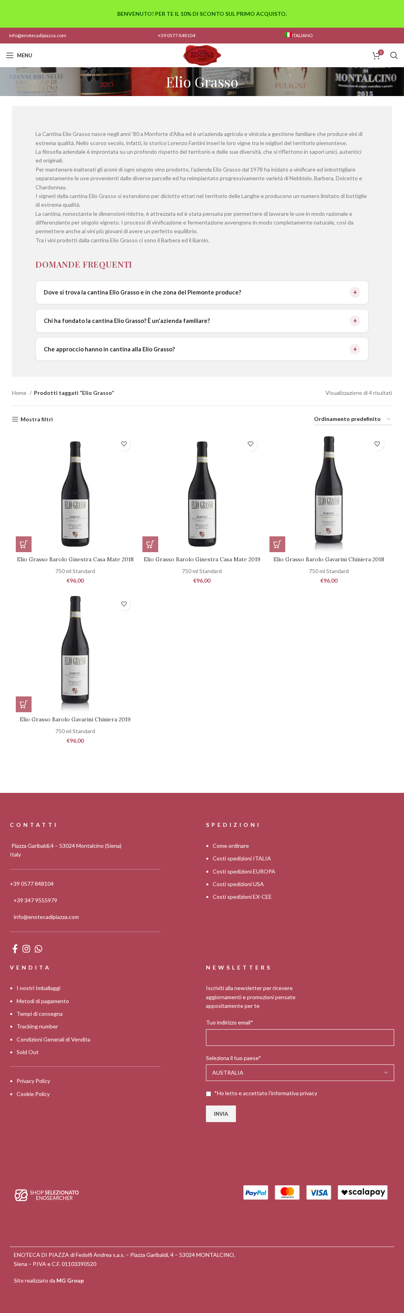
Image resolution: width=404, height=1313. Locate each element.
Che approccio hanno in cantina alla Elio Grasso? (109, 349)
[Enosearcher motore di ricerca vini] (47, 1194)
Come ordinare (231, 845)
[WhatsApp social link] (38, 948)
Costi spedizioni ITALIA (242, 858)
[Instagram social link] (26, 948)
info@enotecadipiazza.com (37, 35)
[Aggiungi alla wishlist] (124, 444)
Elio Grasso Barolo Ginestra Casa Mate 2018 (75, 559)
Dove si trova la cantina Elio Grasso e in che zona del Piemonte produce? (142, 292)
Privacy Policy (33, 1080)
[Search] (394, 55)
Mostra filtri (37, 419)
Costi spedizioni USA (238, 884)
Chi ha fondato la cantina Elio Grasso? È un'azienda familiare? (127, 320)
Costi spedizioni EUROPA (244, 871)
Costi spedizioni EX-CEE (242, 896)
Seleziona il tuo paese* (233, 1058)
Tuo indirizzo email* (229, 1022)
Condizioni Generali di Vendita (53, 1039)
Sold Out (28, 1052)
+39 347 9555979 (35, 900)
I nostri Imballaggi (38, 988)
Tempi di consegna (40, 1013)
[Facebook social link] (15, 948)
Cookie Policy (33, 1093)
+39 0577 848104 (176, 35)
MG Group (70, 1280)
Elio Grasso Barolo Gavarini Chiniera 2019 (75, 719)
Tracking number (37, 1026)
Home (20, 392)
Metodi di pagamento (43, 1001)
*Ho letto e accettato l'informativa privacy (265, 1093)
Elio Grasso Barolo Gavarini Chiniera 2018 (328, 559)
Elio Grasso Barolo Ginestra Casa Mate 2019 (202, 559)
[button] (24, 544)
